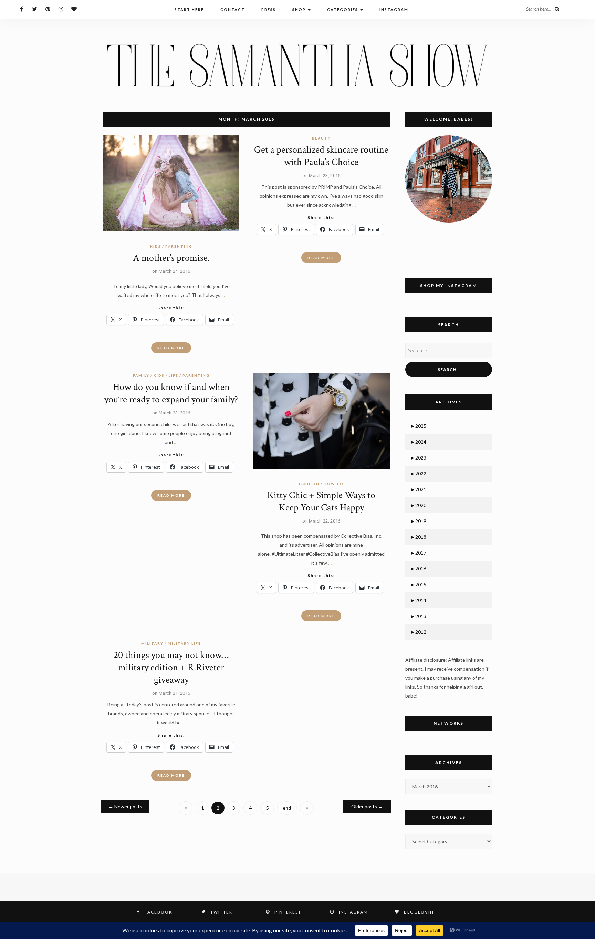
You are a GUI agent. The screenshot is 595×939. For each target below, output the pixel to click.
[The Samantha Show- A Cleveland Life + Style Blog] (297, 65)
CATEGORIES (343, 9)
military (152, 643)
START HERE (189, 9)
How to (334, 484)
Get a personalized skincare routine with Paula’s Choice (321, 155)
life (173, 375)
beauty (321, 138)
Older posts (367, 806)
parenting (178, 246)
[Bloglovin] (74, 9)
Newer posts (125, 806)
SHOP (299, 9)
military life (184, 643)
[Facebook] (21, 9)
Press (268, 9)
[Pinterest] (47, 9)
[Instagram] (60, 9)
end (287, 808)
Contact (232, 9)
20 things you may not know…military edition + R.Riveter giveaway (171, 667)
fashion (309, 484)
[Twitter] (34, 9)
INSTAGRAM (393, 9)
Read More (171, 348)
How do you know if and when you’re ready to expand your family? (171, 393)
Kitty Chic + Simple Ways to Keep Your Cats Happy (321, 501)
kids (155, 246)
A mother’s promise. (171, 257)
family (141, 375)
